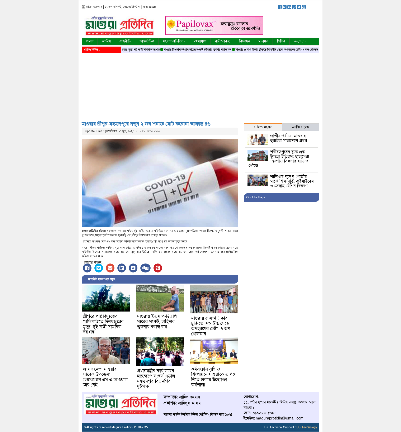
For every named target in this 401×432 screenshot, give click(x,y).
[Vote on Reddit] (133, 268)
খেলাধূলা (200, 41)
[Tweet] (98, 268)
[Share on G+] (110, 268)
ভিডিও (281, 41)
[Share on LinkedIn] (121, 268)
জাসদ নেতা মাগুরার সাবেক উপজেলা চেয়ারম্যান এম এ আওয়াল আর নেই (105, 377)
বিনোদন (244, 41)
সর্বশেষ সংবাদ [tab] (263, 127)
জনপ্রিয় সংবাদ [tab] (300, 127)
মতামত (263, 41)
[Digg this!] (145, 268)
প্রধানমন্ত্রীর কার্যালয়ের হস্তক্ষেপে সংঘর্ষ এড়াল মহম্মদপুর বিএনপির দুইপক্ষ (156, 378)
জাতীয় (106, 41)
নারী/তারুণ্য (223, 41)
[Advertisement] (200, 85)
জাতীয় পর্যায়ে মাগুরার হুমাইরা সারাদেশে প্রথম (288, 138)
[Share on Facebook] (87, 268)
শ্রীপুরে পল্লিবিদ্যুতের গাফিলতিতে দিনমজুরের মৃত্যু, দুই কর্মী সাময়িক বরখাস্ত (103, 324)
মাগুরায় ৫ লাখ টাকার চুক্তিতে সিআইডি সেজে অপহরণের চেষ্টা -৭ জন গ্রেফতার (264, 49)
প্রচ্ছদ (89, 41)
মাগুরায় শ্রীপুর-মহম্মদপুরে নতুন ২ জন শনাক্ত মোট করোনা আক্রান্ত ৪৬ (146, 124)
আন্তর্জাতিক (147, 41)
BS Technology (306, 427)
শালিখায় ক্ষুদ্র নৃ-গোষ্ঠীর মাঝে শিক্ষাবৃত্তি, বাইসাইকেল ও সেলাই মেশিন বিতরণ (292, 181)
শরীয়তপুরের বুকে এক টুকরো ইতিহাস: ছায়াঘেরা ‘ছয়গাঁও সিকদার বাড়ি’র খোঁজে (279, 158)
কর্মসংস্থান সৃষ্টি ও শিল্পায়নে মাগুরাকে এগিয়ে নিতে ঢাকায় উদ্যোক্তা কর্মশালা (214, 377)
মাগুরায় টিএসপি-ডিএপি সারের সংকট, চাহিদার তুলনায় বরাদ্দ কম (184, 49)
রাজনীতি (125, 41)
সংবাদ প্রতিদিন (173, 41)
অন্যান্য (299, 41)
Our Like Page (255, 197)
